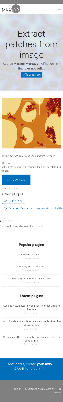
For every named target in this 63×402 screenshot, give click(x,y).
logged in (18, 226)
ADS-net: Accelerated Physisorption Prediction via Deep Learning (31, 308)
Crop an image (15, 201)
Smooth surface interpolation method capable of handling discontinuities (31, 323)
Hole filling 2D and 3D (31, 255)
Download (18, 179)
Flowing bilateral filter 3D (31, 267)
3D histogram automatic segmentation (31, 279)
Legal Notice (56, 393)
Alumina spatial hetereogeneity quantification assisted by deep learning (31, 339)
